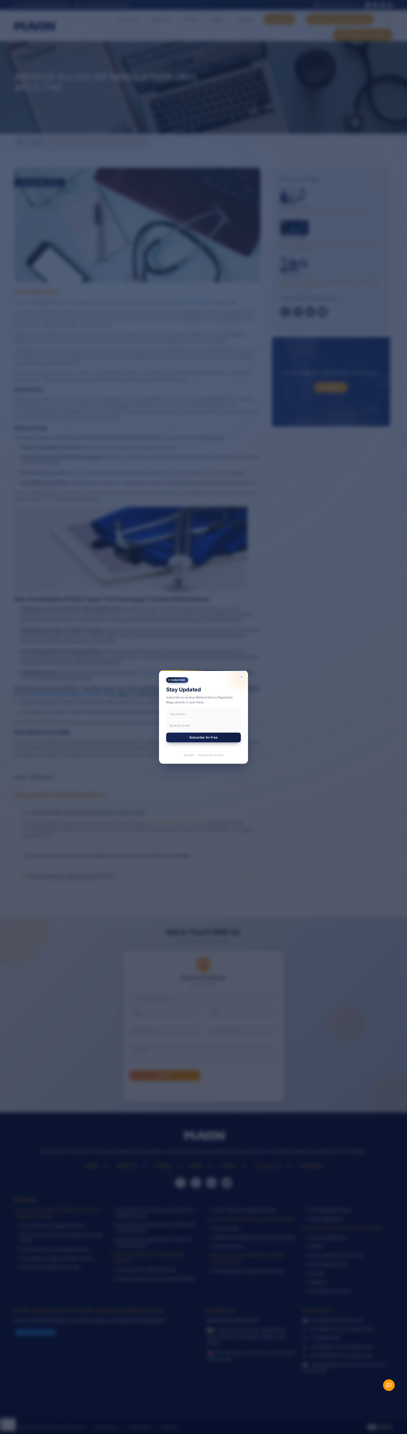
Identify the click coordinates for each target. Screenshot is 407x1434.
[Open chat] (389, 1385)
